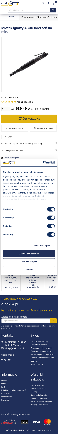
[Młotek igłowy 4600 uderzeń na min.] (29, 64)
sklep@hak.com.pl (14, 348)
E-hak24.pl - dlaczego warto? (13, 390)
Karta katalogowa (12, 158)
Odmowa (29, 269)
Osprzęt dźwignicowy (39, 341)
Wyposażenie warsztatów (41, 351)
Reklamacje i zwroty (39, 395)
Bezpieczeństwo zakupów (41, 402)
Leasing (34, 392)
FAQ (3, 387)
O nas (3, 384)
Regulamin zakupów (39, 398)
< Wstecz (10, 17)
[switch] (51, 218)
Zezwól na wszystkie (29, 254)
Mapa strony (6, 397)
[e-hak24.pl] (10, 3)
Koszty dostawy (37, 385)
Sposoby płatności (38, 389)
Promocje (5, 400)
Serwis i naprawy (37, 364)
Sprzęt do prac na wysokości (42, 354)
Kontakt (4, 380)
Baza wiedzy (6, 393)
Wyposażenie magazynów (41, 348)
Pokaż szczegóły (42, 245)
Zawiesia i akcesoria (39, 345)
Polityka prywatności (39, 405)
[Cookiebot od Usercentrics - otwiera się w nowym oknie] (43, 162)
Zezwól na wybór (29, 261)
